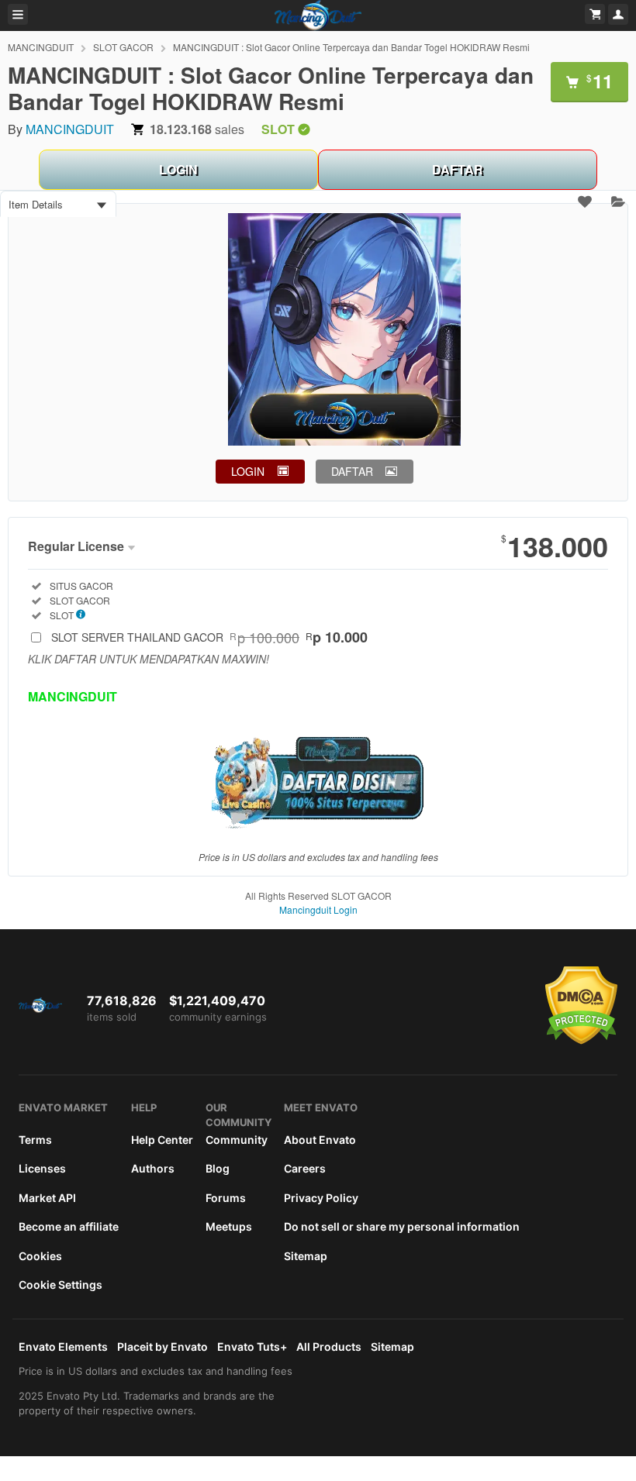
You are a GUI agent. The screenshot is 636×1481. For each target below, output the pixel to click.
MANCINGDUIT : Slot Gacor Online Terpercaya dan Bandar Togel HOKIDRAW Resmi (351, 46)
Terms (35, 1139)
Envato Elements (63, 1346)
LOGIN (178, 169)
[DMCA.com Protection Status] (581, 1041)
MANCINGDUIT (41, 46)
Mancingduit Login (318, 909)
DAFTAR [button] (352, 471)
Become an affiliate (69, 1226)
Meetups (229, 1226)
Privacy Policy (321, 1197)
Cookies (40, 1255)
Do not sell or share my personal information (402, 1226)
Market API (47, 1197)
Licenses (42, 1168)
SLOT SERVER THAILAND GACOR (209, 637)
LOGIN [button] (247, 471)
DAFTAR (457, 169)
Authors (153, 1168)
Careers (305, 1168)
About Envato (320, 1139)
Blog (218, 1168)
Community (237, 1139)
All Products (328, 1346)
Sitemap (305, 1255)
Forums (226, 1197)
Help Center (162, 1139)
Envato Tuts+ (252, 1346)
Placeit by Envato (162, 1346)
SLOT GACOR (123, 46)
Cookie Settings (60, 1284)
